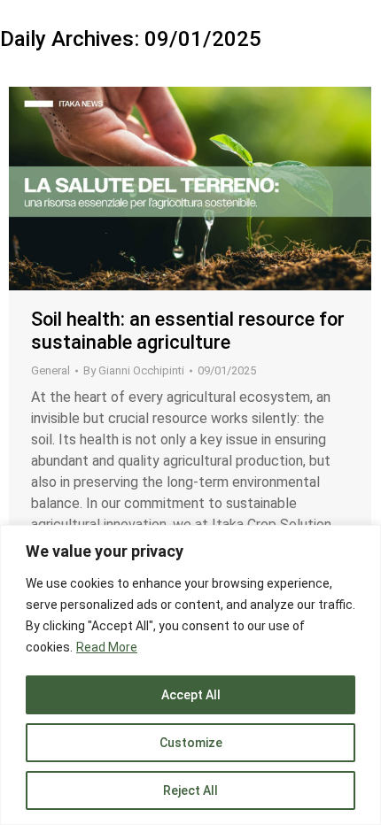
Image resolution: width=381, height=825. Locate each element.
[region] (190, 675)
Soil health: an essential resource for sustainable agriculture (188, 330)
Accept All (191, 695)
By (133, 370)
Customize (190, 743)
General (50, 370)
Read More (106, 647)
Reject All (190, 790)
